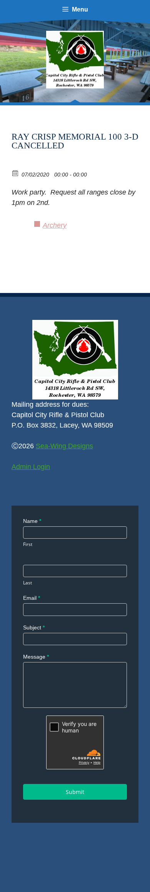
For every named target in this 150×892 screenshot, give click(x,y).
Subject (34, 627)
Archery (55, 225)
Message (36, 657)
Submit (75, 791)
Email (31, 598)
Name (32, 521)
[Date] (16, 172)
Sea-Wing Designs (64, 446)
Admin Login (31, 467)
